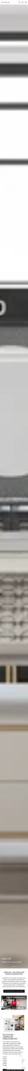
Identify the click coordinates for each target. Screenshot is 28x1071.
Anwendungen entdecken (14, 991)
